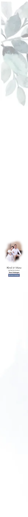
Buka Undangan (15, 275)
